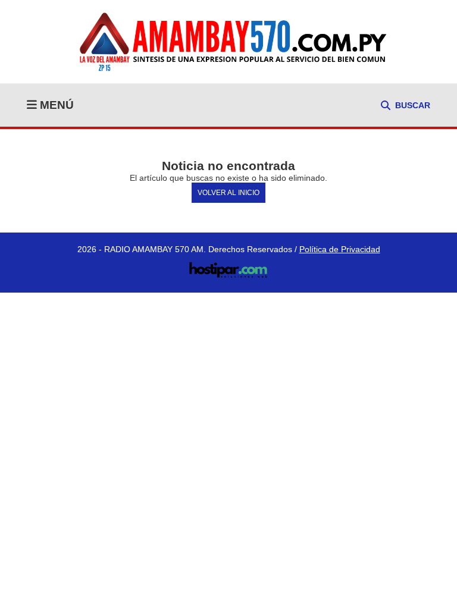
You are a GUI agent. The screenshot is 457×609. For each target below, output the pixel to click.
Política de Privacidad (339, 249)
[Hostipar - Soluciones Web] (229, 266)
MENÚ (55, 105)
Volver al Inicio (228, 193)
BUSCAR (412, 105)
